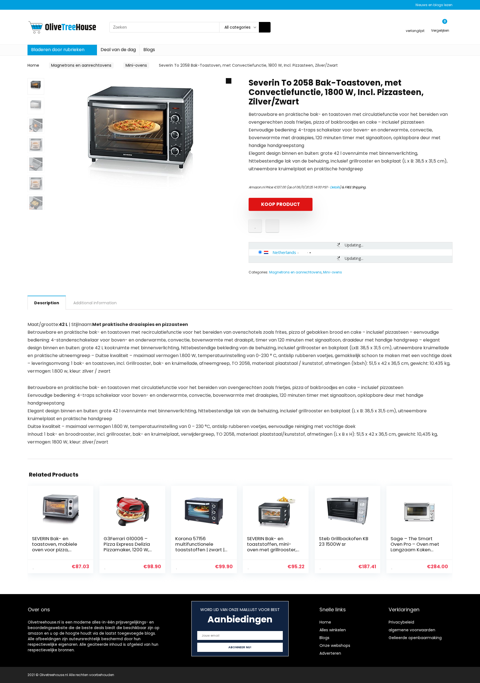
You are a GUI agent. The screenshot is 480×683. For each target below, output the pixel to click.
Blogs (149, 49)
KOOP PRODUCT (280, 204)
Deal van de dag (118, 49)
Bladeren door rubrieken (57, 49)
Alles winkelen (332, 630)
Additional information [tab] (95, 303)
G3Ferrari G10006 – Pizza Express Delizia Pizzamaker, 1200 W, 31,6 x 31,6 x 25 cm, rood (130, 547)
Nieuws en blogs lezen (434, 5)
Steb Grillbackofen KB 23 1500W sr (343, 541)
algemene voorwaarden (412, 630)
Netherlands (284, 252)
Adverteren (330, 653)
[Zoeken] (265, 27)
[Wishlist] (415, 24)
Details (335, 187)
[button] (228, 81)
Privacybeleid (401, 622)
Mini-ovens (136, 65)
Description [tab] (46, 303)
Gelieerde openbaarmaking (415, 637)
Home (33, 65)
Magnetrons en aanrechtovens (81, 65)
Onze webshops (334, 645)
